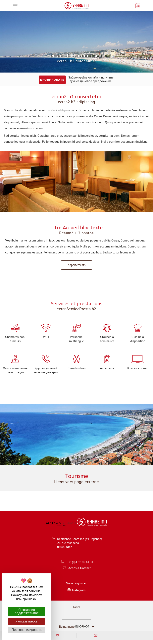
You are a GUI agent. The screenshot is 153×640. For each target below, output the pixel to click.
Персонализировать (26, 629)
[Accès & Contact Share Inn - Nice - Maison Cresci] (57, 635)
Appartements (76, 265)
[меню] (15, 5)
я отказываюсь (26, 621)
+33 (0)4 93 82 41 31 (79, 562)
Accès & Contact (79, 568)
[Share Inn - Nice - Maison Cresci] (61, 525)
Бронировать (52, 79)
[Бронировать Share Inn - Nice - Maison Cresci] (137, 5)
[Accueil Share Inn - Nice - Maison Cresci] (77, 5)
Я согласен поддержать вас (26, 611)
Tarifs (76, 607)
